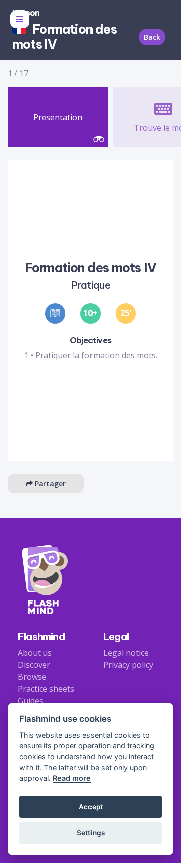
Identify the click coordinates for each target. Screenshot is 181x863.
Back (152, 37)
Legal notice (126, 652)
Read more (72, 778)
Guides (30, 701)
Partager (49, 483)
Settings (91, 833)
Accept (91, 807)
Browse (32, 676)
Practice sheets (46, 688)
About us (35, 652)
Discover (34, 664)
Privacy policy (128, 664)
